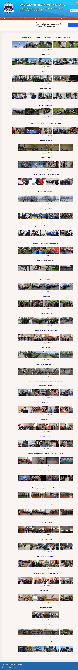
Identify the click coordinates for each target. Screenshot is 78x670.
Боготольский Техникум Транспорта (42, 5)
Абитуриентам (50, 18)
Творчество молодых (35, 382)
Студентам (62, 18)
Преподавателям (37, 18)
